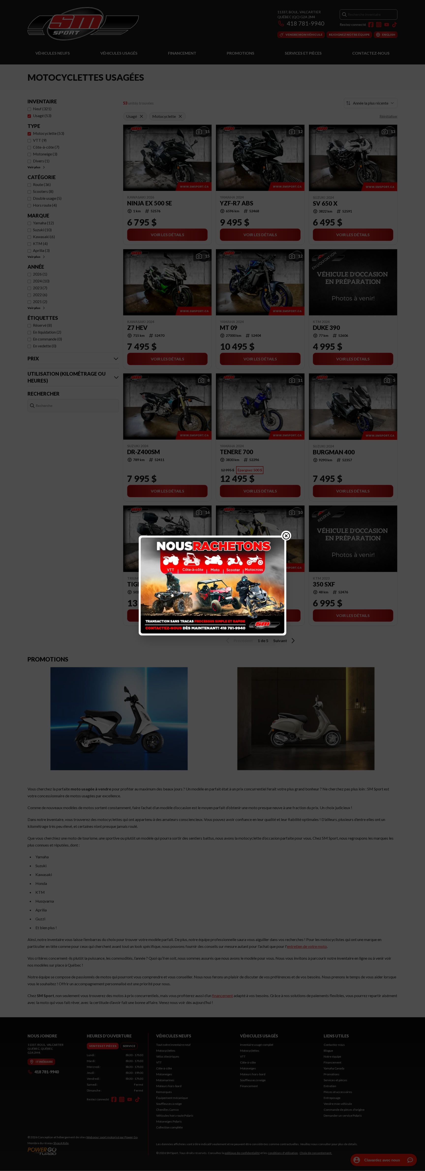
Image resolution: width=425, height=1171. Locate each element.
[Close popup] (286, 535)
